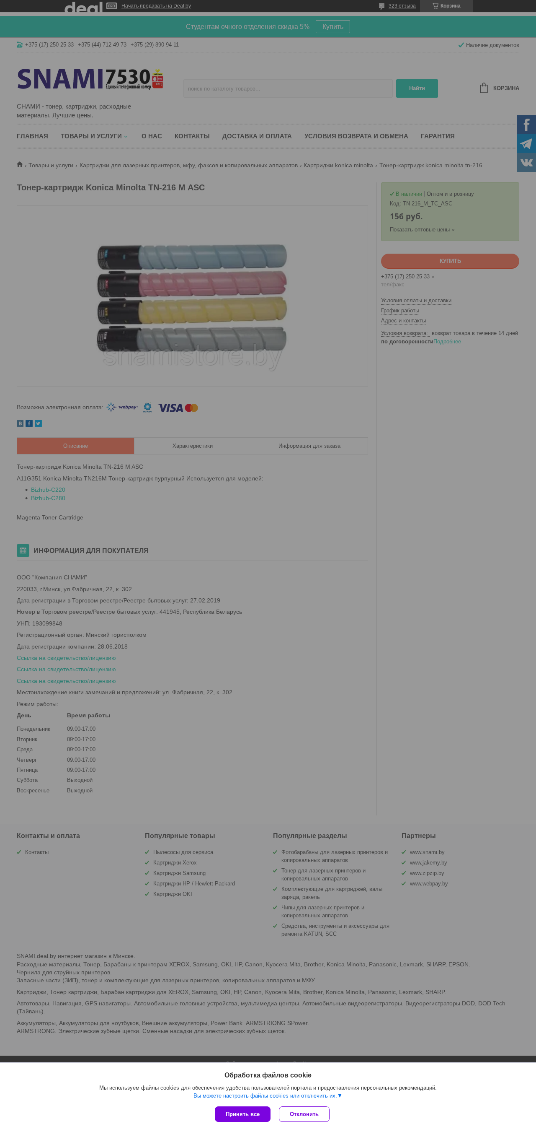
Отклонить (304, 1114)
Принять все (243, 1114)
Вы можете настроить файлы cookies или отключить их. (265, 1096)
